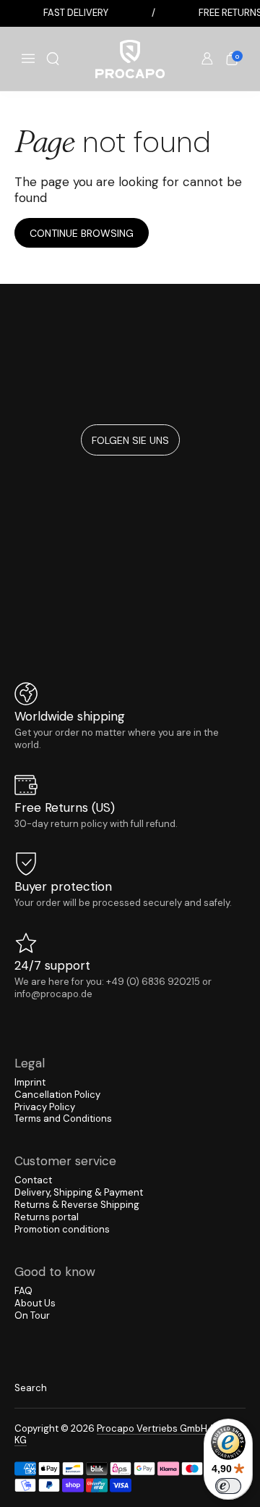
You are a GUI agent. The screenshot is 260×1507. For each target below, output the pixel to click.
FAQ (23, 1291)
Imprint (30, 1082)
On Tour (32, 1315)
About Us (35, 1303)
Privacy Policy (44, 1107)
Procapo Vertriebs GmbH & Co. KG (124, 1434)
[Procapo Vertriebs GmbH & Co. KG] (130, 59)
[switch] (228, 1486)
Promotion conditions (62, 1229)
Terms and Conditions (63, 1118)
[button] (52, 58)
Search (30, 1388)
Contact (33, 1180)
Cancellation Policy (57, 1094)
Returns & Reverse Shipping (76, 1205)
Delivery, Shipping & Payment (78, 1192)
